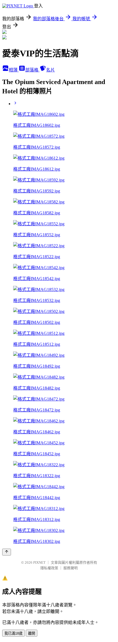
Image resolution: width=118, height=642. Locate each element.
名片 (50, 70)
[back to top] (6, 552)
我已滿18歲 (13, 633)
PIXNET (39, 562)
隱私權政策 (49, 568)
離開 (31, 633)
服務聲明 (70, 568)
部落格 (32, 70)
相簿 (14, 70)
